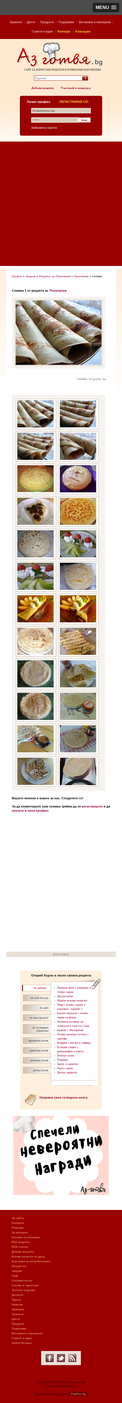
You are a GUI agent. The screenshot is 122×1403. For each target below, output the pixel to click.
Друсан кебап (65, 996)
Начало (17, 276)
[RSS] (72, 1358)
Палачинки (81, 276)
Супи (15, 1275)
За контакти (20, 1232)
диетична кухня (39, 1050)
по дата (44, 1007)
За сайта (18, 1218)
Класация (82, 31)
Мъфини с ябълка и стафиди (74, 1042)
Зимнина (18, 1309)
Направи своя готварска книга (63, 1097)
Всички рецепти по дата (28, 1256)
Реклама (18, 1227)
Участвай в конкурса (75, 88)
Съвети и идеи (42, 31)
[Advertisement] (61, 205)
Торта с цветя (65, 1068)
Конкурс (64, 31)
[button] (106, 7)
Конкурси (18, 1222)
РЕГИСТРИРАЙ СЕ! (74, 101)
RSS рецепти (21, 1242)
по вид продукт (39, 1017)
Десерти (17, 1294)
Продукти (47, 22)
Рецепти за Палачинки (54, 276)
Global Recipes (21, 1342)
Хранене (16, 22)
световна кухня (39, 1060)
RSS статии (20, 1246)
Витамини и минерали (95, 22)
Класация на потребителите (31, 1261)
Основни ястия (22, 1280)
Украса (16, 1299)
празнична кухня (38, 1040)
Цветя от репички (67, 1064)
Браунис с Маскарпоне (70, 1030)
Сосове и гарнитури (25, 1285)
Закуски (31, 276)
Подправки (66, 22)
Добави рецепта (42, 88)
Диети (31, 22)
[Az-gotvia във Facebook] (49, 1358)
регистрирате (92, 806)
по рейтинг (40, 988)
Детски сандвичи (67, 1072)
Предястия (19, 1266)
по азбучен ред (39, 997)
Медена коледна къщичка (72, 1000)
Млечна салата (65, 1055)
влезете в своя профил (30, 810)
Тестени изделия (23, 1290)
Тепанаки (62, 1059)
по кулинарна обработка (40, 1029)
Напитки (17, 1304)
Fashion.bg (78, 1393)
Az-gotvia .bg (97, 378)
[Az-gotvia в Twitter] (61, 1358)
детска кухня (40, 1070)
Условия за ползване (26, 1237)
